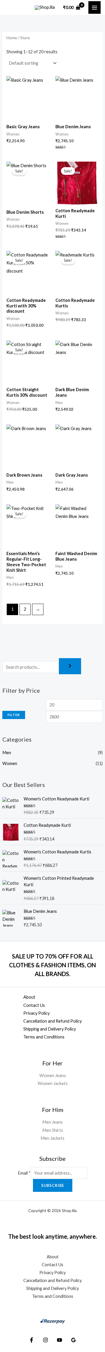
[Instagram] (45, 1340)
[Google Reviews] (73, 1340)
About (29, 997)
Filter (14, 715)
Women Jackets (53, 1083)
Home (11, 37)
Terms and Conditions (43, 1036)
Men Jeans (52, 1122)
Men (6, 752)
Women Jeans (52, 1075)
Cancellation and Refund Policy (52, 1021)
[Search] (70, 666)
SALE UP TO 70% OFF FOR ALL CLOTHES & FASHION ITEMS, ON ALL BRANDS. (52, 965)
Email (24, 1172)
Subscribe (52, 1185)
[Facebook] (31, 1340)
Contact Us (34, 1005)
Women (9, 763)
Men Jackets (52, 1138)
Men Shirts (52, 1130)
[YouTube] (59, 1340)
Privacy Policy (36, 1013)
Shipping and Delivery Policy (49, 1028)
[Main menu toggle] (94, 7)
